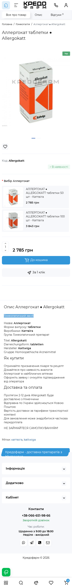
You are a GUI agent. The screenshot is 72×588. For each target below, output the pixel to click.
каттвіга (16, 439)
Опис (38, 15)
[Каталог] (6, 583)
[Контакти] (56, 5)
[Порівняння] (36, 583)
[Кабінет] (66, 5)
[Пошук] (21, 583)
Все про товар (16, 15)
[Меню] (16, 5)
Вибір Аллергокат (17, 181)
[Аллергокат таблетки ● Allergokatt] (36, 92)
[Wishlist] (5, 146)
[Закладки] (51, 583)
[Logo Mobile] (35, 5)
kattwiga (30, 439)
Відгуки (57, 15)
